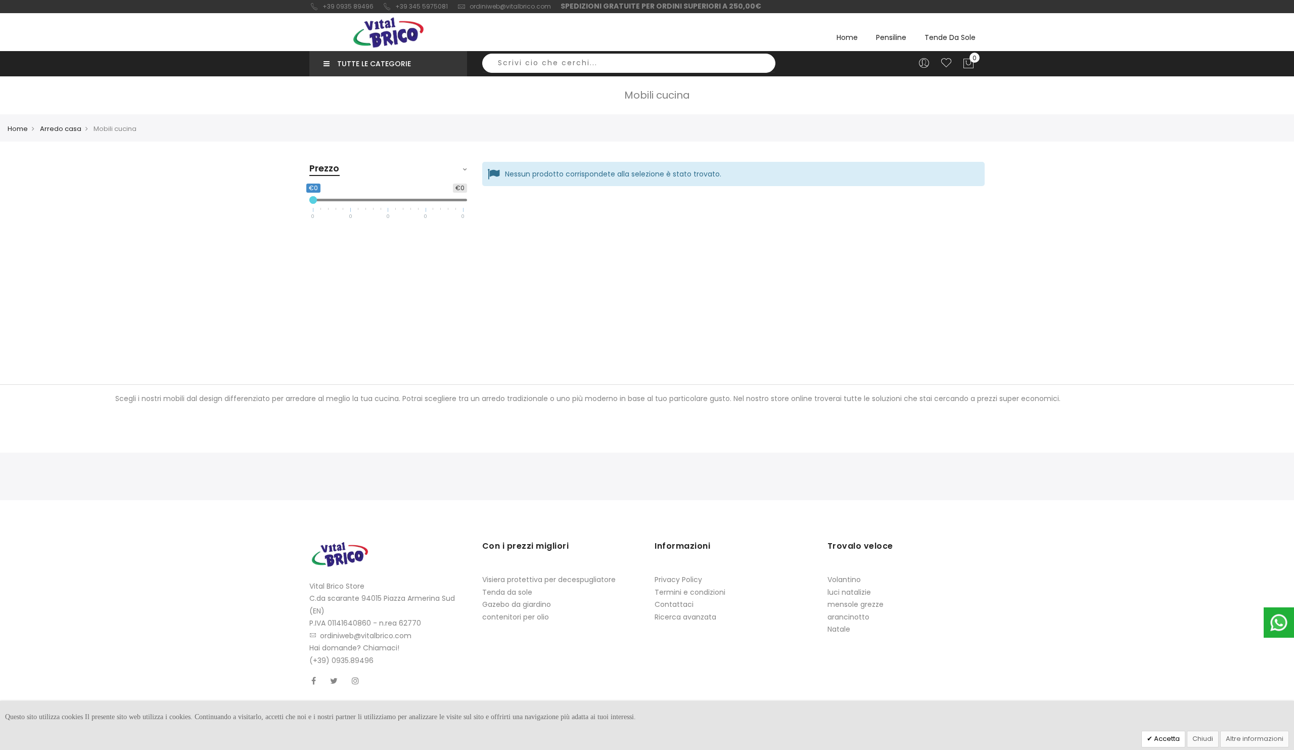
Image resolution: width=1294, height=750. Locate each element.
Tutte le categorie (374, 64)
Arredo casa (60, 129)
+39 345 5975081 (421, 6)
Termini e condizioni (690, 592)
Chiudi (1202, 738)
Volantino (844, 580)
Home (847, 37)
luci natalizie (849, 592)
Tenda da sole (507, 592)
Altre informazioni (1254, 738)
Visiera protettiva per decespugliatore (549, 580)
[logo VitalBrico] (388, 32)
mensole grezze (855, 604)
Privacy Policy (678, 580)
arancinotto (848, 617)
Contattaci (674, 604)
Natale (838, 629)
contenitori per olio (515, 617)
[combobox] (629, 63)
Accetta (1166, 738)
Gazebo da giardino (516, 604)
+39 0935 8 (339, 6)
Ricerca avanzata (685, 617)
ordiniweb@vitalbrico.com (510, 6)
